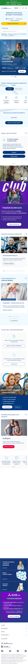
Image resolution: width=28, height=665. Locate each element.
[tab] (6, 101)
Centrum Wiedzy (7, 280)
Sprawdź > (5, 568)
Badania (14, 152)
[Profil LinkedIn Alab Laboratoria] (18, 651)
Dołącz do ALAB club (14, 224)
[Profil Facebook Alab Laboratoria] (2, 651)
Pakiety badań (18, 88)
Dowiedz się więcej (7, 310)
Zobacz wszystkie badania (14, 122)
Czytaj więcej (14, 320)
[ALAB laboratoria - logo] (6, 8)
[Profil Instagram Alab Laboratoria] (26, 651)
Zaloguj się (17, 407)
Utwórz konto (7, 407)
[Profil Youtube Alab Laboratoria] (10, 651)
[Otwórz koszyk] (22, 8)
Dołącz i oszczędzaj (14, 616)
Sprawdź (19, 4)
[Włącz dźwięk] (25, 178)
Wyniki (16, 8)
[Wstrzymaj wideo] (22, 178)
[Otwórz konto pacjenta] (20, 8)
